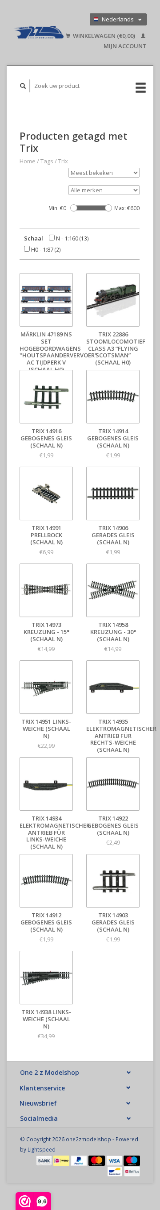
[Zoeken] (23, 85)
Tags (46, 161)
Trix (63, 161)
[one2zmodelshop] (38, 32)
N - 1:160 (72, 238)
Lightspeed (42, 1149)
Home (28, 161)
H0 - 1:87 (45, 249)
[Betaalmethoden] (45, 1160)
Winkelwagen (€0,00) (104, 36)
